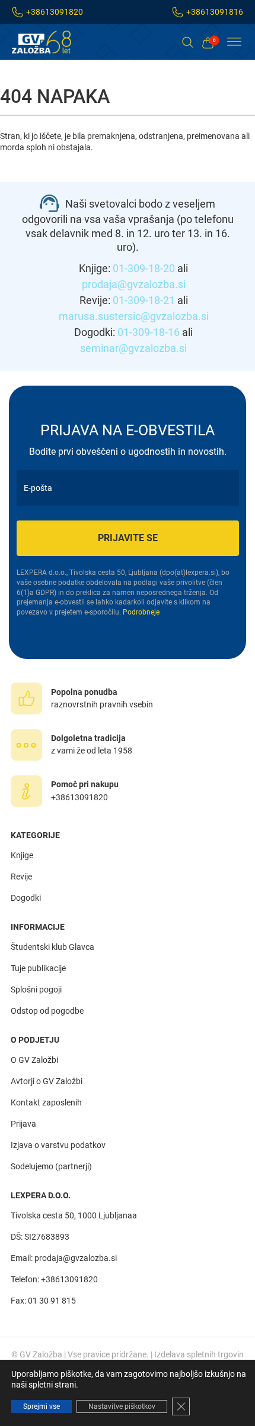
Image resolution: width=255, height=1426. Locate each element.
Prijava (23, 1123)
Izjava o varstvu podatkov (58, 1145)
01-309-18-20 (144, 268)
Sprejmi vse (41, 1406)
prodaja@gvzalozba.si (134, 284)
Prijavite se (128, 538)
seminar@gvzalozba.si (133, 348)
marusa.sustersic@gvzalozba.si (134, 316)
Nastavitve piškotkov (121, 1406)
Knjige (22, 855)
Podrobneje (141, 612)
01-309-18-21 (144, 300)
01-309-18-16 (148, 332)
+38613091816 (214, 12)
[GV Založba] (49, 42)
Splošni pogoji (36, 989)
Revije (21, 876)
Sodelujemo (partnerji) (51, 1166)
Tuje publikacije (38, 968)
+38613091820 (54, 12)
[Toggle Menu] (234, 42)
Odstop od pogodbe (47, 1011)
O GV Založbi (34, 1060)
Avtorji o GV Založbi (46, 1081)
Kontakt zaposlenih (46, 1102)
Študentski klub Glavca (52, 947)
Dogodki (26, 898)
